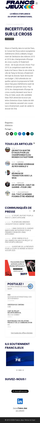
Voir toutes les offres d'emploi (22, 333)
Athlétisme (9, 39)
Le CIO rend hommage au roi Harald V (23, 165)
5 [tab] (23, 370)
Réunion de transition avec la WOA (22, 175)
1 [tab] (16, 370)
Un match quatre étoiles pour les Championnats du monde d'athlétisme (22, 153)
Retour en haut (30, 420)
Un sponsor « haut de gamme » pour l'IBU (23, 186)
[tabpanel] (20, 359)
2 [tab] (18, 370)
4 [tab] (21, 370)
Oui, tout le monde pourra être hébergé (23, 195)
